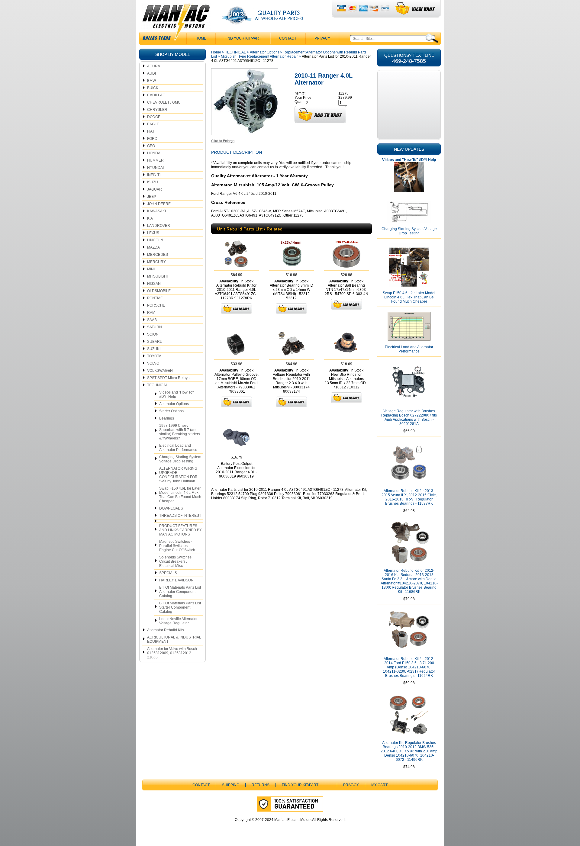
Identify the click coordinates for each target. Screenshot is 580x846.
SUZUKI (153, 349)
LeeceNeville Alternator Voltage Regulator (178, 621)
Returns (260, 785)
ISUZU (152, 182)
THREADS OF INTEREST (180, 515)
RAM (151, 312)
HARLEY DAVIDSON (176, 580)
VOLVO (153, 363)
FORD (152, 139)
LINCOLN (155, 240)
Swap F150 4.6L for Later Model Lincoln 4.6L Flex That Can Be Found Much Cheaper (180, 494)
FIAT (150, 131)
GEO (151, 146)
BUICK (152, 88)
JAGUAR (154, 189)
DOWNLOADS (171, 508)
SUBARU (155, 341)
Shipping (230, 785)
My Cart (379, 785)
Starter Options (171, 411)
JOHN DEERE (159, 204)
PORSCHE (156, 305)
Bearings (166, 418)
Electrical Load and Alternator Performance (178, 447)
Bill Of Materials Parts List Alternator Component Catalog (180, 591)
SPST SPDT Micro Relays (168, 378)
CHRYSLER (157, 110)
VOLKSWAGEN (160, 370)
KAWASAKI (156, 211)
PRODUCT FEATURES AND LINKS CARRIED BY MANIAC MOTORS (180, 530)
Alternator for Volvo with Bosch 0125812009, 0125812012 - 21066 (172, 653)
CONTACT (287, 38)
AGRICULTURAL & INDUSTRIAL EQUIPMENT (174, 639)
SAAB (152, 320)
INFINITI (153, 175)
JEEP (151, 197)
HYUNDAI (155, 168)
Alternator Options (174, 404)
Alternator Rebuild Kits (165, 630)
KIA (150, 218)
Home (216, 52)
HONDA (153, 153)
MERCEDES (157, 255)
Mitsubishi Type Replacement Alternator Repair (259, 56)
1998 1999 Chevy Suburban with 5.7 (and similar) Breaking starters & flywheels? (179, 431)
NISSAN (154, 283)
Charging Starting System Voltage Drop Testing (180, 459)
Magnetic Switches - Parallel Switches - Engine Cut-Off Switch (177, 545)
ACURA (153, 66)
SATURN (154, 327)
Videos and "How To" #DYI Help (176, 394)
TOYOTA (154, 356)
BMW (151, 81)
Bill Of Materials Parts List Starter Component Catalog (180, 607)
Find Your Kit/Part (242, 38)
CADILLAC (156, 95)
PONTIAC (155, 298)
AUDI (151, 73)
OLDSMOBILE (159, 291)
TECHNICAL (157, 385)
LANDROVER (158, 226)
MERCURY (156, 262)
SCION (153, 334)
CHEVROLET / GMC (164, 102)
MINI (151, 269)
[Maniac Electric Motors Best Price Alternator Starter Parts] (176, 23)
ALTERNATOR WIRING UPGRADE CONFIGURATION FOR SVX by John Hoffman (178, 474)
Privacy (322, 38)
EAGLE (153, 124)
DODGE (153, 117)
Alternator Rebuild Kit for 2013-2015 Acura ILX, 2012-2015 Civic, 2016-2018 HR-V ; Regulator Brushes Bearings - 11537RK (409, 497)
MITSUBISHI (157, 276)
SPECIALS (168, 573)
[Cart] (415, 8)
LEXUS (153, 233)
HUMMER (155, 160)
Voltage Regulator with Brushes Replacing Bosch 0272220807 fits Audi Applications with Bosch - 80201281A (409, 417)
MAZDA (153, 247)
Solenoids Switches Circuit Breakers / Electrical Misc (175, 561)
